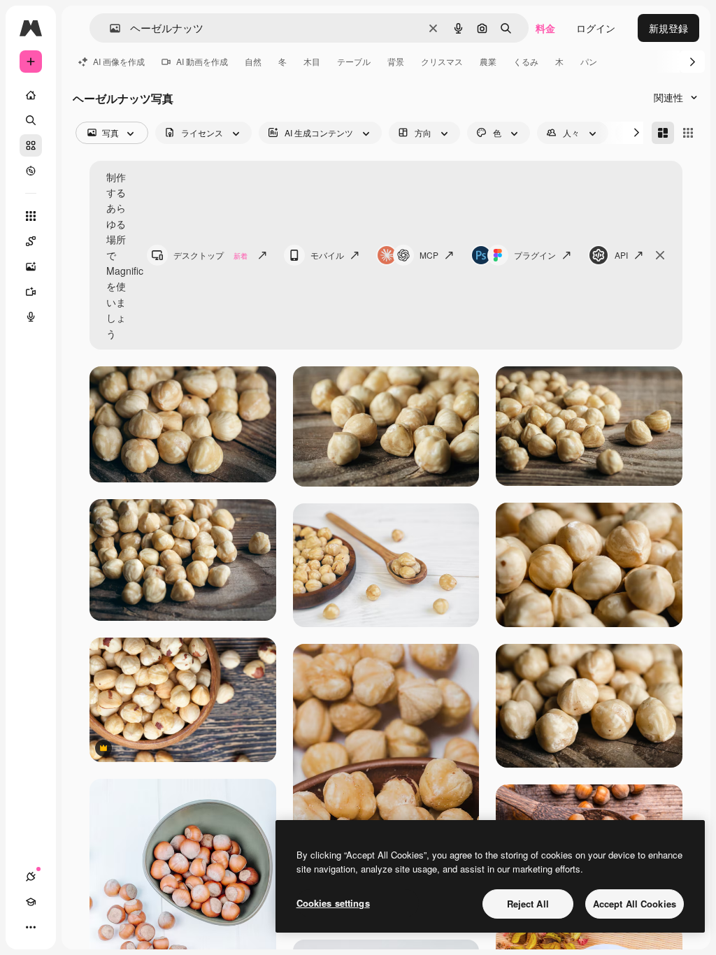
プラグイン (535, 255)
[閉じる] (660, 255)
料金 (545, 28)
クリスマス (442, 61)
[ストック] (31, 145)
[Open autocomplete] (109, 28)
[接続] (31, 877)
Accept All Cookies (634, 903)
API (621, 255)
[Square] (688, 133)
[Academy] (31, 902)
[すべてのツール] (31, 216)
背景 (395, 61)
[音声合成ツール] (31, 317)
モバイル (327, 255)
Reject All (528, 903)
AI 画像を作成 (119, 61)
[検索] (31, 120)
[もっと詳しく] (31, 170)
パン (588, 61)
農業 (488, 61)
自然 (253, 61)
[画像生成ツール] (31, 266)
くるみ (525, 61)
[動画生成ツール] (31, 291)
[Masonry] (663, 133)
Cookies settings (333, 903)
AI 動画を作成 (202, 61)
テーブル (354, 61)
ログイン (595, 28)
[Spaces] (31, 241)
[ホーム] (31, 95)
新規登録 (668, 28)
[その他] (31, 927)
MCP (429, 255)
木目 (311, 61)
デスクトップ (210, 255)
